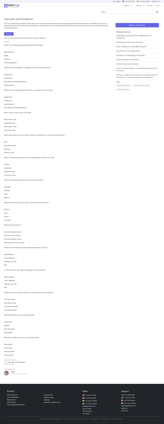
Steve (13, 372)
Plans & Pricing (87, 411)
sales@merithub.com (88, 406)
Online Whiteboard (12, 397)
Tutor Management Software (16, 404)
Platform (128, 5)
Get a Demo (116, 1)
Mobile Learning (49, 397)
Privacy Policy (84, 419)
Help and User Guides (128, 395)
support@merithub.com (128, 406)
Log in (158, 5)
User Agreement (117, 419)
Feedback (124, 408)
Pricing (149, 5)
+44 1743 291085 (90, 398)
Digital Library (11, 400)
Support (140, 5)
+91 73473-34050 (144, 1)
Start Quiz (9, 34)
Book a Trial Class (137, 25)
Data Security (95, 419)
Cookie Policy (106, 419)
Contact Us (124, 411)
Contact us (155, 1)
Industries (47, 400)
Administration (11, 402)
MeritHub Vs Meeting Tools (52, 402)
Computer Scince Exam (141, 85)
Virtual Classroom (12, 395)
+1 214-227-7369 (129, 1)
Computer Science (123, 89)
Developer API (48, 395)
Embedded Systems (123, 85)
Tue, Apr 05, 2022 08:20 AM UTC (20, 373)
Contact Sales (86, 408)
